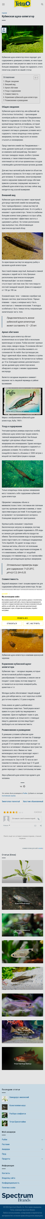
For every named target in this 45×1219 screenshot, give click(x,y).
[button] (6, 593)
